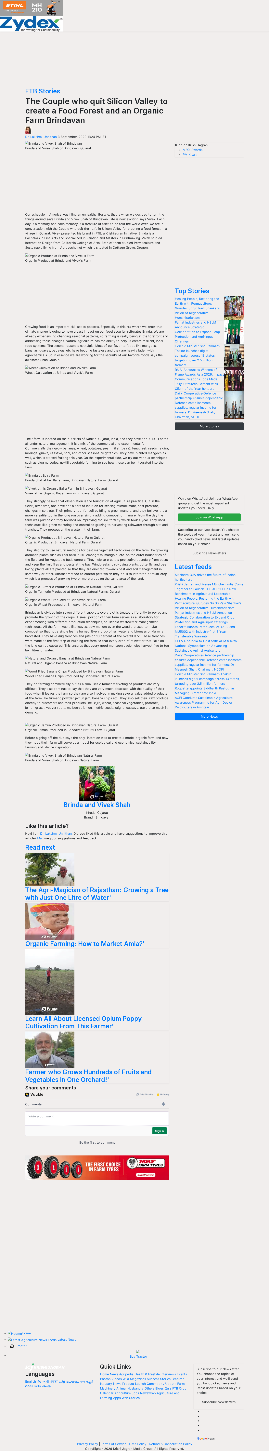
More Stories (209, 426)
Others (149, 1388)
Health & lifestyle (147, 1374)
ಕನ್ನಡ (89, 1381)
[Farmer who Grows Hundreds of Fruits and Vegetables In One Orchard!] (49, 1050)
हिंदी (39, 1381)
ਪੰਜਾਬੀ (54, 1381)
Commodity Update (161, 1384)
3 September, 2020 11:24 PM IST (82, 137)
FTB (175, 1388)
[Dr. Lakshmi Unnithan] (28, 130)
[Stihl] (31, 7)
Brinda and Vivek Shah (97, 805)
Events (182, 1374)
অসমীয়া (37, 1386)
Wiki (126, 1379)
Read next (40, 847)
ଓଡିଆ (29, 1386)
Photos (22, 1346)
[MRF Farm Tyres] (97, 1167)
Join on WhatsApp (209, 517)
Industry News (110, 1384)
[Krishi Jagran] (45, 1367)
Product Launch (134, 1384)
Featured (178, 1379)
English (30, 1381)
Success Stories (159, 1379)
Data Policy (137, 1444)
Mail (40, 838)
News (114, 1374)
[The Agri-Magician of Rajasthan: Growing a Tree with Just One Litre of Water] (49, 869)
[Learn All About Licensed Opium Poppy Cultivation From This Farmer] (49, 982)
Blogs (159, 1388)
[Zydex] (31, 23)
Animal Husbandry (130, 1388)
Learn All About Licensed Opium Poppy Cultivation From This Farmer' (83, 1022)
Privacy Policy (87, 1444)
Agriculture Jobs (126, 1393)
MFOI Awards (192, 150)
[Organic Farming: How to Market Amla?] (49, 921)
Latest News (67, 1339)
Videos (116, 1379)
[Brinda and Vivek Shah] (97, 783)
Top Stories (192, 291)
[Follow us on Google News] (206, 1438)
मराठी (46, 1381)
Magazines (138, 1379)
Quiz (168, 1388)
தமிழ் (62, 1381)
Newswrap (148, 1393)
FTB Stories (42, 91)
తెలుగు (46, 1386)
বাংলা (82, 1381)
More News (209, 716)
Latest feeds (193, 567)
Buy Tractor (138, 1356)
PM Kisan (190, 154)
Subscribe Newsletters (209, 553)
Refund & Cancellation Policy (170, 1444)
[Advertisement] (97, 182)
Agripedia (126, 1374)
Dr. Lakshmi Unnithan (41, 137)
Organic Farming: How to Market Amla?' (85, 944)
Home (26, 1333)
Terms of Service (113, 1444)
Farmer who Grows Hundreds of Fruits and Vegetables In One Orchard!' (88, 1075)
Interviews (168, 1374)
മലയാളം (72, 1381)
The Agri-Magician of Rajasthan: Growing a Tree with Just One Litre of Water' (97, 893)
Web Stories (131, 1398)
